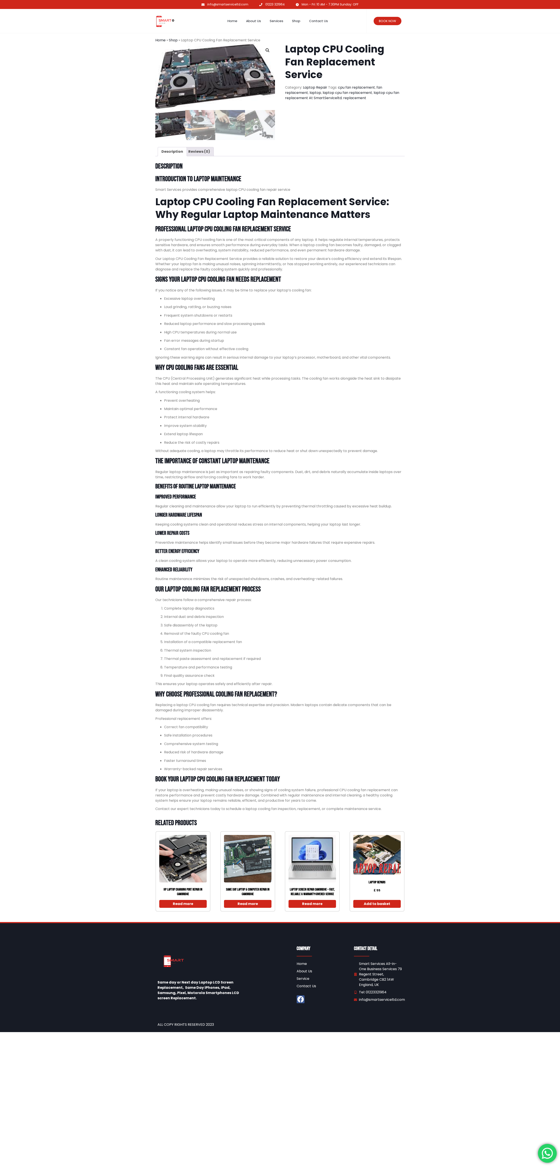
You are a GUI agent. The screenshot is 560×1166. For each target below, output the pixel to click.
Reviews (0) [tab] (199, 151)
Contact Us (318, 21)
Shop (296, 21)
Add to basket (377, 903)
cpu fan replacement (356, 87)
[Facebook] (300, 999)
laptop (315, 92)
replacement (354, 97)
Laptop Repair (315, 87)
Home (232, 21)
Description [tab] (172, 151)
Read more (183, 903)
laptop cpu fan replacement (347, 92)
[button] (267, 50)
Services (276, 21)
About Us (253, 21)
